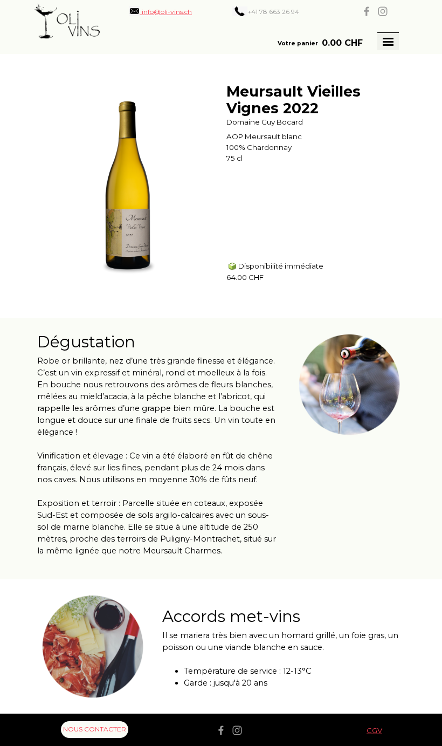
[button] (160, 11)
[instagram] (382, 11)
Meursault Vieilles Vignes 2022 (293, 100)
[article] (221, 186)
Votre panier (298, 43)
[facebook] (366, 11)
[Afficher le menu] (388, 41)
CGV (374, 730)
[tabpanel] (281, 11)
